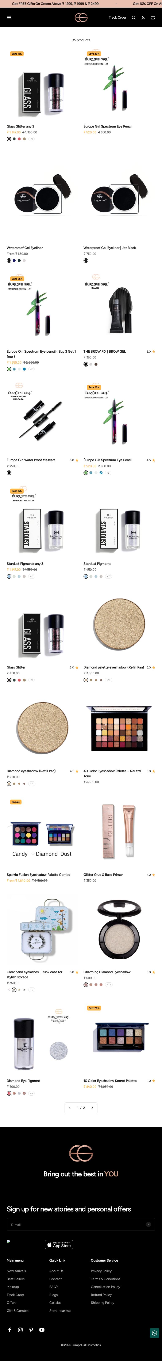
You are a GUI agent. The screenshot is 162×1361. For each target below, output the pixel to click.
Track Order (15, 1295)
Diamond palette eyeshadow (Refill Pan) (114, 667)
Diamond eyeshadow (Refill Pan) (31, 771)
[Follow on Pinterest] (31, 1330)
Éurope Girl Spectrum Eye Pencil (108, 126)
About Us (56, 1271)
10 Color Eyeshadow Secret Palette (110, 1081)
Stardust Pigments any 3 (25, 564)
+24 (109, 984)
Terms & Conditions (105, 1279)
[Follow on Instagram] (20, 1330)
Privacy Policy (101, 1271)
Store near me (60, 1311)
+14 (108, 680)
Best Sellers (15, 1279)
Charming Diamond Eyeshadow (107, 972)
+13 (31, 576)
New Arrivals (16, 1271)
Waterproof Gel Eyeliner (25, 248)
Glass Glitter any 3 (20, 126)
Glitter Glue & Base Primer (103, 875)
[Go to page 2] (92, 1108)
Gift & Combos (18, 1311)
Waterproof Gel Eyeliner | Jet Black (110, 248)
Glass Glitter (16, 667)
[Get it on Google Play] (24, 1244)
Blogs (53, 1295)
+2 (31, 369)
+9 (31, 139)
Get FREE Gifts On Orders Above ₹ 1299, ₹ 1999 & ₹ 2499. (50, 4)
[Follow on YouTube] (42, 1330)
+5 (31, 1093)
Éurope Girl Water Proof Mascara (31, 460)
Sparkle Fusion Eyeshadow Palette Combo (38, 875)
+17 (31, 989)
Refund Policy (101, 1295)
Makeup (13, 1287)
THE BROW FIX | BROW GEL (105, 351)
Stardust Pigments (97, 564)
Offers (11, 1303)
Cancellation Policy (105, 1287)
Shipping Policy (102, 1303)
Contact (55, 1279)
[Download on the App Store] (59, 1244)
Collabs (55, 1303)
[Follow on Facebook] (9, 1330)
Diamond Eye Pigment (23, 1081)
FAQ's (53, 1287)
